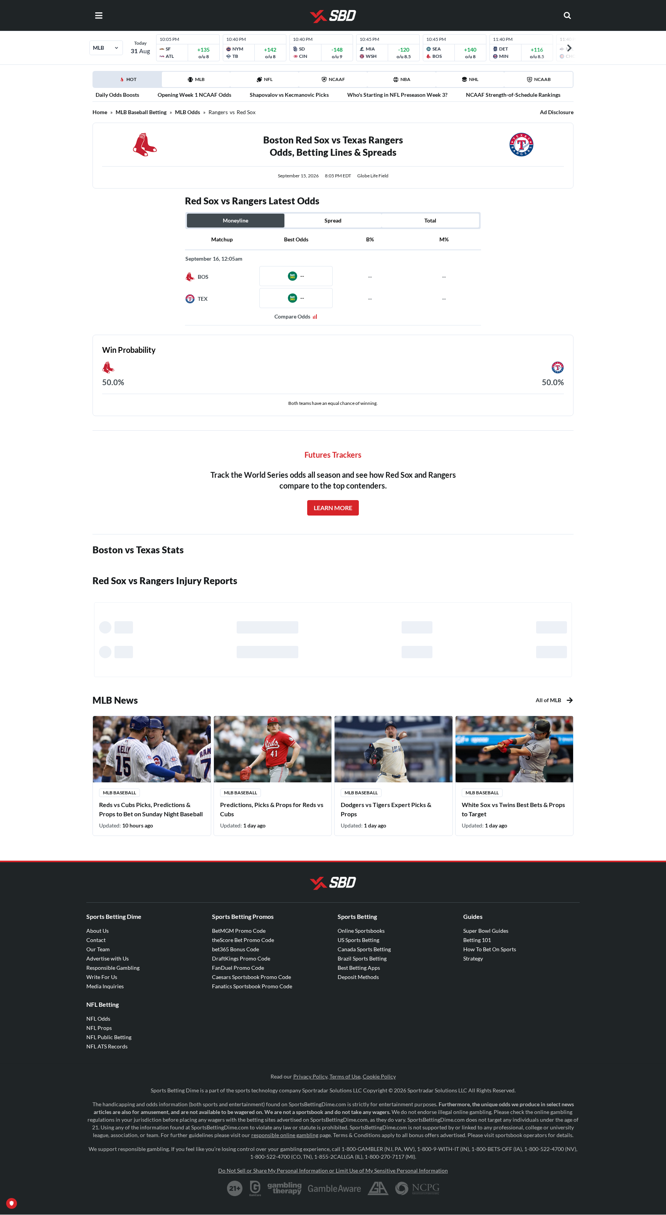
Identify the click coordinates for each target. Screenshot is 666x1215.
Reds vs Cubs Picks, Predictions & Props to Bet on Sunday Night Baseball (151, 809)
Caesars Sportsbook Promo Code (251, 977)
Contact (96, 940)
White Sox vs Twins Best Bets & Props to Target (513, 809)
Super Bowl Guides (485, 930)
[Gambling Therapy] (284, 1188)
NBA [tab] (405, 79)
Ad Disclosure (557, 112)
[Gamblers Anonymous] (378, 1188)
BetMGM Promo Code (239, 930)
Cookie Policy (379, 1076)
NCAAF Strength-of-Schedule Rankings (513, 94)
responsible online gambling (284, 1135)
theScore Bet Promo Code (243, 940)
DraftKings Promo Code (241, 958)
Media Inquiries (105, 986)
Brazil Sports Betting (362, 958)
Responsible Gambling (113, 967)
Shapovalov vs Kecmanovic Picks (289, 94)
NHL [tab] (473, 79)
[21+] (235, 1188)
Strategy (473, 958)
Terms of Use (345, 1076)
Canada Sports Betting (364, 949)
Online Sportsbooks (361, 930)
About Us (97, 930)
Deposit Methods (358, 977)
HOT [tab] (129, 81)
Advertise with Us (107, 958)
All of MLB (548, 700)
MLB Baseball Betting (141, 112)
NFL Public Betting (108, 1037)
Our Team (98, 949)
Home (99, 112)
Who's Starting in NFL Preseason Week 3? (397, 94)
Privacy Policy (310, 1076)
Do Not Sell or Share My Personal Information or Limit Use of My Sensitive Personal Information (333, 1170)
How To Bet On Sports (489, 949)
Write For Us (101, 977)
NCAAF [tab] (337, 79)
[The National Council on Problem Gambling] (417, 1188)
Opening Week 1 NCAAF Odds (194, 94)
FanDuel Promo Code (238, 967)
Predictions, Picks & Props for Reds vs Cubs (271, 809)
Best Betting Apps (359, 967)
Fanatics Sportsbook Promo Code (252, 986)
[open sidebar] (98, 15)
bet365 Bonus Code (235, 949)
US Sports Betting (358, 940)
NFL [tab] (268, 79)
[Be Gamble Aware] (334, 1188)
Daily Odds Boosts (117, 94)
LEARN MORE (333, 507)
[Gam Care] (255, 1188)
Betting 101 (477, 940)
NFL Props (99, 1028)
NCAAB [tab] (542, 79)
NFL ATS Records (107, 1046)
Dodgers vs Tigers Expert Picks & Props (386, 809)
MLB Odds (187, 112)
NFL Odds (98, 1018)
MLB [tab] (200, 79)
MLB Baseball (119, 792)
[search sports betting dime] (567, 15)
